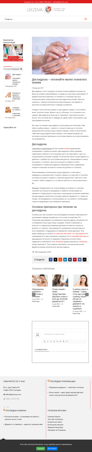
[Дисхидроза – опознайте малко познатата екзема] (8, 75)
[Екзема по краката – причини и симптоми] (8, 93)
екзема (67, 148)
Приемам (41, 448)
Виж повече (52, 448)
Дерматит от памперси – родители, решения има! (24, 424)
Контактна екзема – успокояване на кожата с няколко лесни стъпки (22, 418)
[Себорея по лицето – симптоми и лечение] (8, 108)
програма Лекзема (79, 236)
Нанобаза (83, 242)
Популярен (7, 69)
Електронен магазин (55, 425)
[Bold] (44, 341)
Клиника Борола (54, 417)
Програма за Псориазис (57, 430)
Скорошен (15, 69)
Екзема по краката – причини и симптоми (16, 96)
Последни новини (15, 410)
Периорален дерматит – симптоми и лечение (38, 293)
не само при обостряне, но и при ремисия (69, 233)
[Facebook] (4, 407)
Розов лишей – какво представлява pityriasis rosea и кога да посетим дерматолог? (59, 295)
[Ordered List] (54, 341)
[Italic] (47, 341)
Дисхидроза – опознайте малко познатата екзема (16, 79)
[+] (67, 341)
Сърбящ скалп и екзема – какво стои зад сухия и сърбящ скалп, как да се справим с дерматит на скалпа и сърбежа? (80, 299)
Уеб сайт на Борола (55, 419)
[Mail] (8, 407)
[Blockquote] (60, 341)
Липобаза (59, 242)
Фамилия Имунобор (55, 427)
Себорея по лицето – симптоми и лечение (16, 111)
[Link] (63, 341)
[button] (33, 294)
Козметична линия (55, 422)
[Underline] (51, 341)
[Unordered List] (57, 341)
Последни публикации (62, 381)
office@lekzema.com (60, 2)
